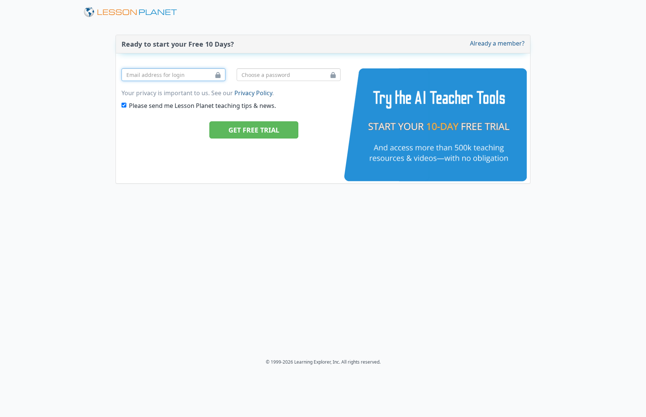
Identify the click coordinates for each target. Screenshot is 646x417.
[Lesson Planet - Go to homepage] (134, 12)
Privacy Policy (253, 93)
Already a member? (497, 43)
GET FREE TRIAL (253, 129)
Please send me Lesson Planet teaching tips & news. (202, 106)
